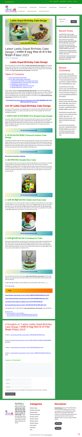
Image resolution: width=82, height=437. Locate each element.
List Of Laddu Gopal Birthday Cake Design (19, 79)
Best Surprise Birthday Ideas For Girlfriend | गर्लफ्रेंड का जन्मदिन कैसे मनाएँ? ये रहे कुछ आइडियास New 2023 (68, 81)
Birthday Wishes (43, 7)
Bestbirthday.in (59, 408)
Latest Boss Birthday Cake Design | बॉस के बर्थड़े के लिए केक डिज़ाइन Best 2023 (22, 315)
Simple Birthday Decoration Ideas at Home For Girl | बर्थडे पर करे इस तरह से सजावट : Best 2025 (68, 52)
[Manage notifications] (79, 434)
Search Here (62, 19)
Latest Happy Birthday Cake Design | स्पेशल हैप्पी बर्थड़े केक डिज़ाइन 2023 (28, 334)
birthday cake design (11, 313)
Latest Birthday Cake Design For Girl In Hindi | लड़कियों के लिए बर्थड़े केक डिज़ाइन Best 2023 (27, 295)
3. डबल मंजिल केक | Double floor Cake (19, 84)
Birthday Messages (22, 7)
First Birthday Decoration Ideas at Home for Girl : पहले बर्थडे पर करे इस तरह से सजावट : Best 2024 (67, 57)
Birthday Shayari (63, 7)
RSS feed (58, 423)
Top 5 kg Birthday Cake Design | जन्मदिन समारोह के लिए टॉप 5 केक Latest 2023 (22, 314)
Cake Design (11, 286)
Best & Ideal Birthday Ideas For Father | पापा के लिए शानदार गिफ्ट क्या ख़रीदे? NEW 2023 (25, 305)
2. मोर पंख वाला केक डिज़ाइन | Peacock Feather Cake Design (24, 82)
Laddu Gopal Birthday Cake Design (17, 77)
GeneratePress (48, 435)
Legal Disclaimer (63, 1)
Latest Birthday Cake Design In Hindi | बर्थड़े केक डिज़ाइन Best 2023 (27, 347)
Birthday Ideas (21, 11)
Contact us (70, 1)
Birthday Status (33, 7)
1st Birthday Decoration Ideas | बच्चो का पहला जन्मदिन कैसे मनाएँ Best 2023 (67, 133)
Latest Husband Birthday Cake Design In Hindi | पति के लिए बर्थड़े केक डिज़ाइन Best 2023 (26, 298)
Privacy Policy (56, 1)
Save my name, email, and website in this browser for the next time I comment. (27, 390)
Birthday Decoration (32, 11)
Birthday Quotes (53, 7)
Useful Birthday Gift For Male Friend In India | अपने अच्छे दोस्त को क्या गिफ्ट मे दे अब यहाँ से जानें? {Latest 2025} (68, 36)
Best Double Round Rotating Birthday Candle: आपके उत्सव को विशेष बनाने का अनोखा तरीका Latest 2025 (67, 41)
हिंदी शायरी (23, 156)
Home (51, 1)
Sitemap (58, 428)
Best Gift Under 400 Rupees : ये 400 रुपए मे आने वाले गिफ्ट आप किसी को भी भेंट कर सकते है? (68, 94)
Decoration (32, 427)
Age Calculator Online (9, 1)
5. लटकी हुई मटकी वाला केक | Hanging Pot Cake (21, 87)
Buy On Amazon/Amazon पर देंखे (29, 130)
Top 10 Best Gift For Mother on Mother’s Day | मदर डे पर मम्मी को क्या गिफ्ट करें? (24, 301)
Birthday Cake (10, 311)
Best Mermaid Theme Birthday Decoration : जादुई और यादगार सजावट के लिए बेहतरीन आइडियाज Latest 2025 (68, 46)
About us (75, 1)
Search (74, 21)
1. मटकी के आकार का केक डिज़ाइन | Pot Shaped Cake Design (24, 80)
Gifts (70, 7)
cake (17, 313)
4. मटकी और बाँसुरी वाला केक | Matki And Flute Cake (22, 85)
